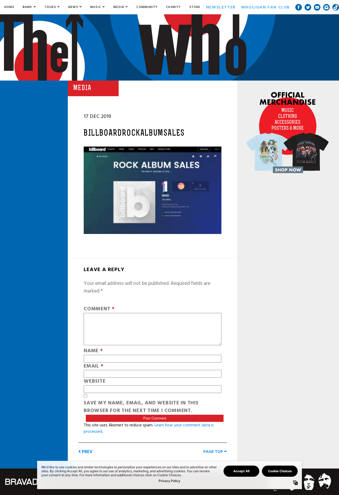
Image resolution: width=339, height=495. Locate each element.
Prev (87, 452)
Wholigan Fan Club (265, 7)
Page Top (213, 451)
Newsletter (221, 7)
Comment (99, 309)
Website (94, 381)
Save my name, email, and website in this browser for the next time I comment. (141, 407)
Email (93, 366)
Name (93, 351)
